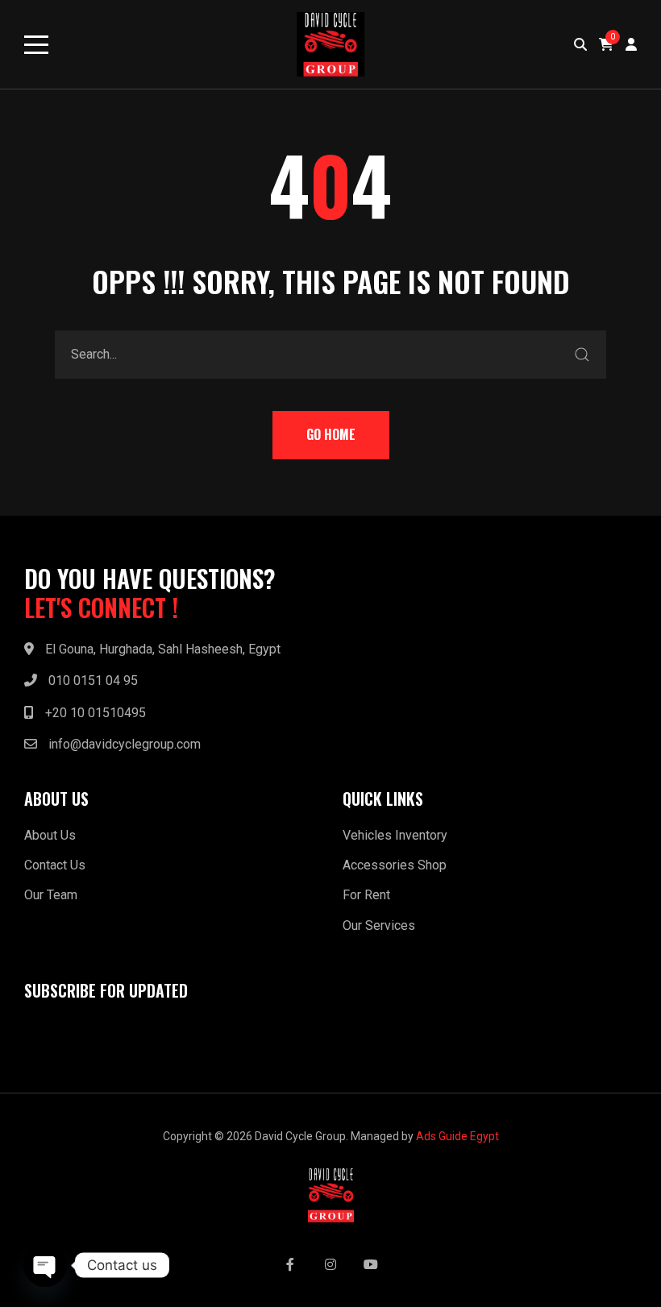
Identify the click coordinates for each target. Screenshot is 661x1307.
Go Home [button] (330, 434)
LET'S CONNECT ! (101, 607)
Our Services (379, 925)
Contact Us (54, 865)
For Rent (366, 894)
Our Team (50, 894)
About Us (50, 835)
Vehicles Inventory (395, 835)
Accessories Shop (395, 865)
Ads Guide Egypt (457, 1136)
